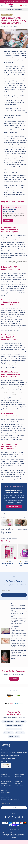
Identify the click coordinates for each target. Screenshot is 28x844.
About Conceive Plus (6, 785)
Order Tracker (4, 774)
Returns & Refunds (19, 785)
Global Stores (4, 790)
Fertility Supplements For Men (14, 729)
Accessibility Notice (19, 781)
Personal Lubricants (14, 736)
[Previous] (1, 1)
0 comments (14, 26)
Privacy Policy (18, 783)
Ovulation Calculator (6, 781)
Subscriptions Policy (19, 774)
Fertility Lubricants (20, 721)
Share (5, 514)
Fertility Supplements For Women (14, 725)
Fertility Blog (4, 783)
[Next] (27, 1)
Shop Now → (8, 220)
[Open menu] (2, 5)
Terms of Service (18, 779)
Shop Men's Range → (14, 506)
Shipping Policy (18, 776)
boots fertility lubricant (7, 14)
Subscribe (14, 595)
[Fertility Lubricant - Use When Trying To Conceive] (9, 551)
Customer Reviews (5, 792)
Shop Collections (5, 779)
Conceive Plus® (15, 829)
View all (23, 539)
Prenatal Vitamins (8, 732)
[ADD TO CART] (15, 558)
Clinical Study (4, 788)
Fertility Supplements (8, 721)
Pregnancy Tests (20, 732)
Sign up (14, 807)
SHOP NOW (14, 678)
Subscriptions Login (5, 776)
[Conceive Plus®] (8, 5)
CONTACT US (4, 761)
